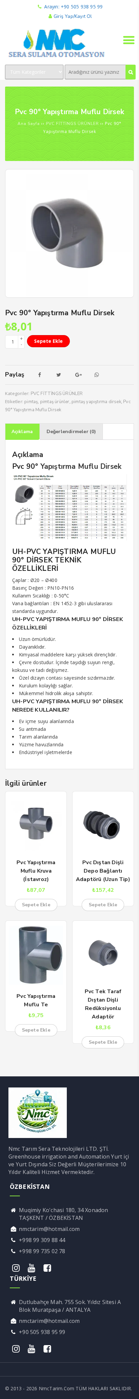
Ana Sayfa (29, 123)
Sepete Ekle (48, 341)
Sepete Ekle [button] (36, 905)
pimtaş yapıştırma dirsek (96, 402)
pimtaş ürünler (55, 402)
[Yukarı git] (127, 1387)
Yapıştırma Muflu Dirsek (81, 466)
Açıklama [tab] (22, 431)
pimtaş (31, 402)
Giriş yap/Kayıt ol (73, 16)
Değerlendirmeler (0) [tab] (71, 431)
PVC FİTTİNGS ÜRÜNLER (72, 123)
